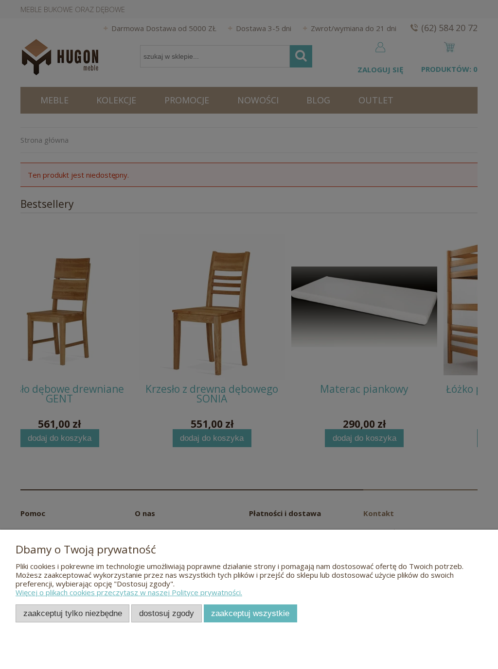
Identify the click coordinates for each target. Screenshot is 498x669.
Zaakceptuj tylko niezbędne (72, 613)
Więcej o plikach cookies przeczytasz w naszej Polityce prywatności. (129, 592)
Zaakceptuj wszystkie (250, 613)
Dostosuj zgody (166, 613)
